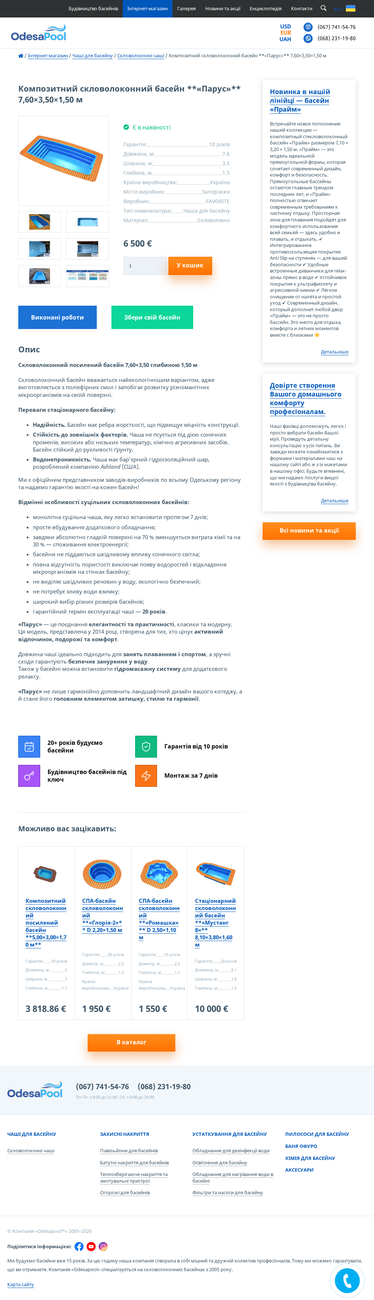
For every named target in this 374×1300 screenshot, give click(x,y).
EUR (285, 33)
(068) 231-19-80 (164, 1086)
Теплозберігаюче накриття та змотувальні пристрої (134, 1177)
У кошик (190, 265)
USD (285, 26)
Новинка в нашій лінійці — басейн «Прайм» (300, 100)
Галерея (186, 8)
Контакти (301, 8)
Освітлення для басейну (219, 1162)
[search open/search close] (323, 8)
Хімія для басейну (310, 1158)
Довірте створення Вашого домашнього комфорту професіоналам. (305, 398)
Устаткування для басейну (229, 1134)
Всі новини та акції (309, 530)
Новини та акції (222, 8)
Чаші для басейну (31, 1134)
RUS (338, 9)
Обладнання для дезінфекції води (231, 1150)
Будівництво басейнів (93, 8)
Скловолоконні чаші (30, 1150)
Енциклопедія (266, 8)
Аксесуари (299, 1169)
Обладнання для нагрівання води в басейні (232, 1177)
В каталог (131, 1042)
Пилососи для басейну (317, 1134)
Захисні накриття (124, 1134)
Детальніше (334, 352)
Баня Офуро (301, 1146)
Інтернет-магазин (147, 8)
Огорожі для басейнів (125, 1192)
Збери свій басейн (152, 317)
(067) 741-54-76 (102, 1086)
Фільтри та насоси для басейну (227, 1192)
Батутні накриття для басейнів (134, 1162)
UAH (285, 39)
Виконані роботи (57, 317)
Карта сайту (20, 1284)
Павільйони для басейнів (129, 1150)
